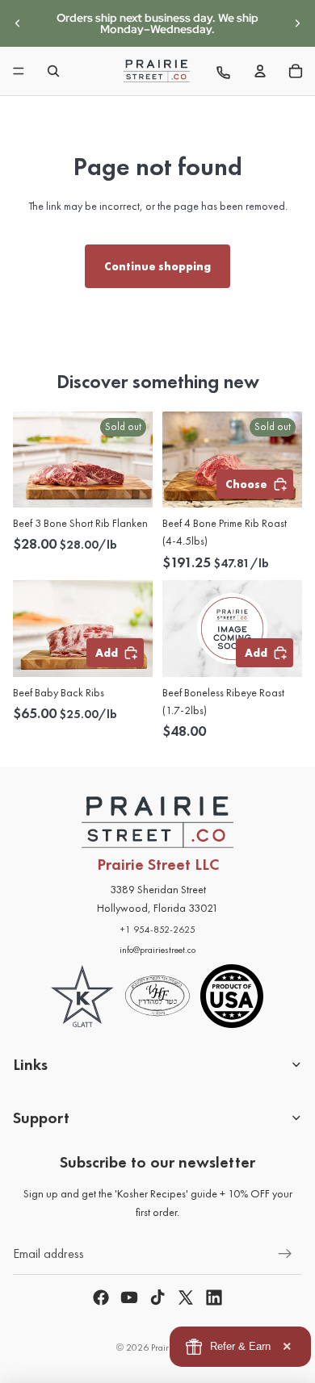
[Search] (53, 71)
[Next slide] (297, 23)
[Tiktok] (157, 1297)
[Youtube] (129, 1297)
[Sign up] (285, 1254)
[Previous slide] (18, 23)
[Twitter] (185, 1297)
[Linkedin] (214, 1297)
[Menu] (18, 71)
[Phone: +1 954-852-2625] (224, 71)
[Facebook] (101, 1297)
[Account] (260, 71)
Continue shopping (157, 266)
